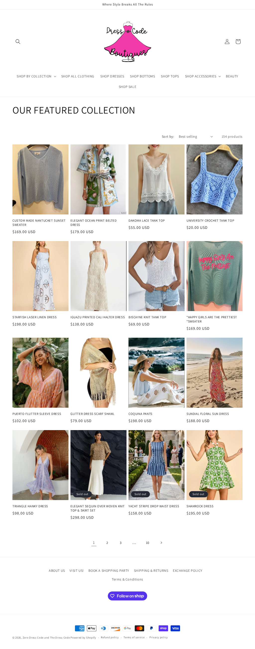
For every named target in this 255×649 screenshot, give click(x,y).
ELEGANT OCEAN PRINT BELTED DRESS (93, 223)
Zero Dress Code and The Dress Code (46, 637)
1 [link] (94, 542)
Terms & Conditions (127, 579)
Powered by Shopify (83, 637)
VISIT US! (76, 570)
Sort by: (168, 136)
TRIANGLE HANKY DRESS (30, 506)
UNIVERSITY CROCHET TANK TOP (210, 221)
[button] (17, 41)
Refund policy (110, 637)
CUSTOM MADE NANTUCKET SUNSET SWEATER (39, 223)
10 (147, 542)
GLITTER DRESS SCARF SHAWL (92, 414)
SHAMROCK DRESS (200, 506)
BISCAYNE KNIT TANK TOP (147, 317)
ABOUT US (57, 570)
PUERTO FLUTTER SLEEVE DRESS (36, 414)
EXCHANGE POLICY (187, 570)
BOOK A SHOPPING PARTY (108, 570)
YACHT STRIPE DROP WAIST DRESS (153, 506)
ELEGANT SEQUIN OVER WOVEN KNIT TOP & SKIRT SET (97, 508)
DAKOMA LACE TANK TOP (146, 221)
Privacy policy (158, 637)
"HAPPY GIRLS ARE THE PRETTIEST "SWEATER (212, 319)
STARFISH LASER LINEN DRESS (34, 317)
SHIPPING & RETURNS (151, 570)
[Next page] (161, 542)
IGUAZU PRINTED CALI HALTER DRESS (97, 317)
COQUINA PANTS (140, 414)
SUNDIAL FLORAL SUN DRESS (208, 414)
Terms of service (134, 637)
